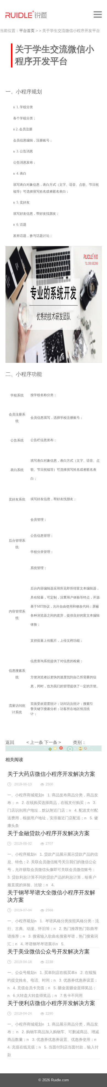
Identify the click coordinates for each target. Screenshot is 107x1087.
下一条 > (52, 742)
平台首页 (27, 30)
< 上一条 (34, 742)
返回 (9, 742)
